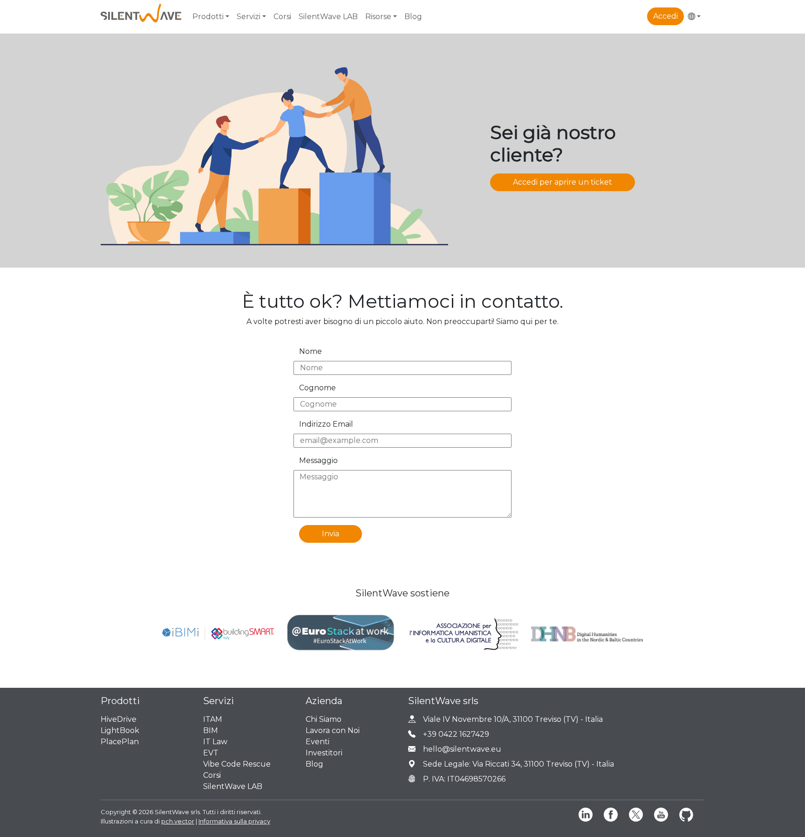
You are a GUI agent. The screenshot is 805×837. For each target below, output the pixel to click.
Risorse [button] (378, 16)
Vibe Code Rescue (237, 764)
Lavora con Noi (333, 730)
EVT (210, 752)
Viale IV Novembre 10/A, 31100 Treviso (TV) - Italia (513, 719)
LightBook (120, 730)
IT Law (215, 741)
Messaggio (318, 460)
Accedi (665, 16)
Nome (310, 351)
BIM (210, 730)
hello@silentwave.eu (462, 749)
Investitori (324, 752)
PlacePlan (120, 741)
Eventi (317, 741)
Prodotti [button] (208, 16)
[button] (694, 16)
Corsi (282, 16)
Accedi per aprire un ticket (562, 182)
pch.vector (177, 821)
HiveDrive (118, 719)
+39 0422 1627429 (456, 734)
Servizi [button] (248, 16)
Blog (413, 16)
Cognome (317, 387)
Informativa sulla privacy (234, 821)
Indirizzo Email (326, 424)
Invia (330, 533)
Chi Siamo (323, 719)
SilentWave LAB (328, 16)
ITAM (212, 719)
